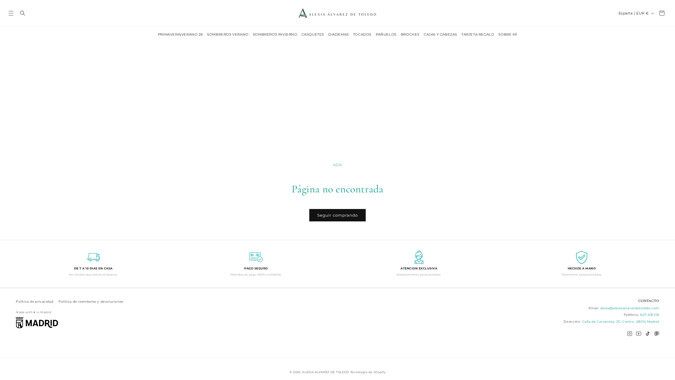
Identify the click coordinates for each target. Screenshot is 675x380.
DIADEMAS (338, 34)
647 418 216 (649, 315)
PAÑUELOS (386, 34)
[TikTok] (647, 333)
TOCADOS (362, 34)
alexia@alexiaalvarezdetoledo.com (629, 308)
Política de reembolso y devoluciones (91, 301)
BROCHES (410, 34)
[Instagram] (629, 333)
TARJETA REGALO (477, 34)
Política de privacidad (34, 301)
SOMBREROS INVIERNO (275, 34)
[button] (11, 13)
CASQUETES (313, 34)
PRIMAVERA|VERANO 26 (180, 34)
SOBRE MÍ (507, 34)
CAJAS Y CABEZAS (440, 34)
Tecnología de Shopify (368, 372)
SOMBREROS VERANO (228, 34)
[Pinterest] (656, 333)
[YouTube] (638, 333)
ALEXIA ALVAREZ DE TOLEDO (326, 372)
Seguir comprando (337, 215)
